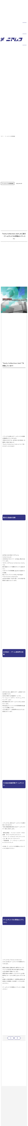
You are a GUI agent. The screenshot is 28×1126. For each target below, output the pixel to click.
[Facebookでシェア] (17, 1038)
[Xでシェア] (10, 1038)
